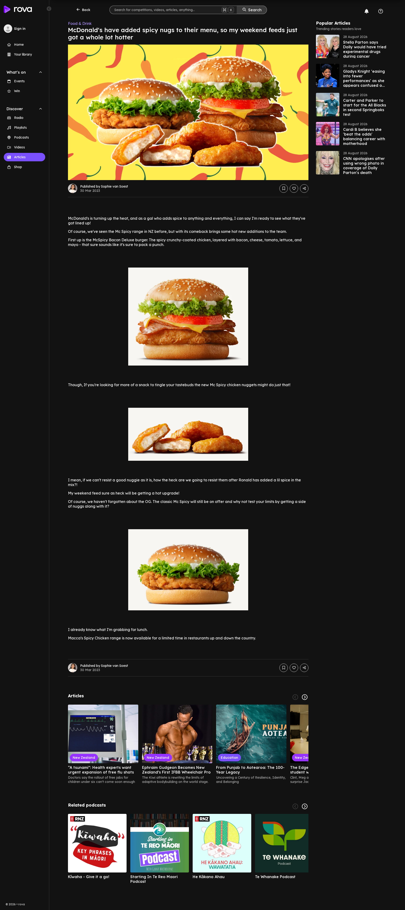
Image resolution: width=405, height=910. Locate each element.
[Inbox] (366, 11)
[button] (351, 46)
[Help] (380, 11)
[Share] (304, 188)
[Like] (294, 188)
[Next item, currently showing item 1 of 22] (304, 697)
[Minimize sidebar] (49, 9)
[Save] (283, 188)
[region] (188, 744)
